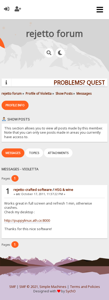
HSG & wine (64, 189)
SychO (71, 291)
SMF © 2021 (28, 286)
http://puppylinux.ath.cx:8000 (27, 220)
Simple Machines (52, 286)
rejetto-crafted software (32, 189)
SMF (12, 286)
